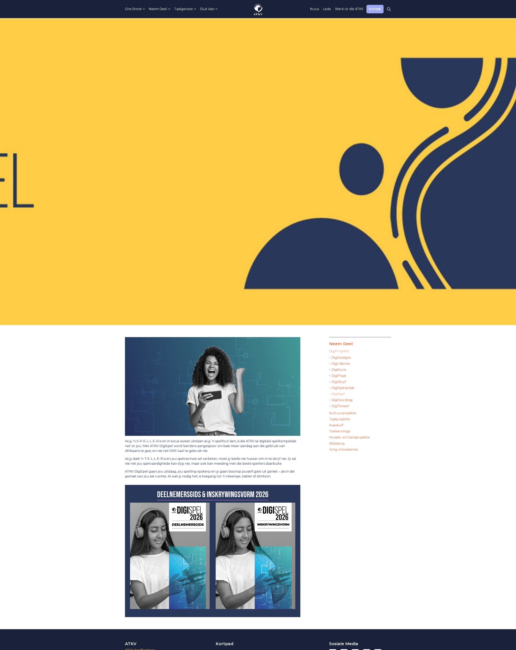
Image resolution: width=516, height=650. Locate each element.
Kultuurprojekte (342, 413)
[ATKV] (257, 9)
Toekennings (339, 431)
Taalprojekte (339, 419)
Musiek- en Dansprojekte (349, 437)
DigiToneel (340, 406)
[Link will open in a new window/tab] (170, 556)
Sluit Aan (207, 9)
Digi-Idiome (341, 364)
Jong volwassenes (343, 449)
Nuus (314, 9)
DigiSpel (338, 394)
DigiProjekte (339, 351)
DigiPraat (339, 376)
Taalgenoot (183, 9)
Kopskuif (336, 425)
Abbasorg (337, 443)
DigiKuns (339, 370)
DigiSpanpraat (343, 388)
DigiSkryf (339, 382)
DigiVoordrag (342, 400)
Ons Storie (133, 9)
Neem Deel (158, 9)
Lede (327, 9)
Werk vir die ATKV (349, 9)
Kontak (375, 9)
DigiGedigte (341, 358)
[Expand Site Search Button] (389, 9)
